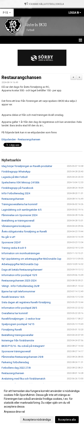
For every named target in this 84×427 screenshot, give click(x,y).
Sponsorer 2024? (11, 242)
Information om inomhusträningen (21, 253)
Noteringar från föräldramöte (18, 340)
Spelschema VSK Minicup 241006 (20, 182)
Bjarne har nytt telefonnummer (18, 291)
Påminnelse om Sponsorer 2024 (19, 215)
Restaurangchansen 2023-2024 (19, 280)
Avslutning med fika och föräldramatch (23, 378)
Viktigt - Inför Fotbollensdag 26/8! (20, 286)
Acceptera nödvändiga (37, 419)
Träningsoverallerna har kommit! (20, 204)
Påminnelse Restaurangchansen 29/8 (22, 356)
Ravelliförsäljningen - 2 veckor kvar (21, 318)
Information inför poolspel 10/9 (19, 275)
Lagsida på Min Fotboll (15, 177)
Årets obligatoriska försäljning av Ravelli (24, 231)
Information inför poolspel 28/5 (19, 307)
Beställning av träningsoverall (18, 220)
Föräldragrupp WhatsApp (16, 171)
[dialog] (42, 405)
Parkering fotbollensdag (15, 362)
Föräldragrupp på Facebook (17, 187)
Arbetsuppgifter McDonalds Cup (20, 264)
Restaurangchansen (21, 77)
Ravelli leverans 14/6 (13, 296)
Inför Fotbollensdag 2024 (16, 193)
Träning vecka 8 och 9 (14, 247)
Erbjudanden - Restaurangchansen (21, 139)
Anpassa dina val (14, 411)
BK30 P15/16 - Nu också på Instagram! (23, 345)
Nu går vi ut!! (8, 236)
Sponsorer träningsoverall (16, 351)
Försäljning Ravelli (12, 329)
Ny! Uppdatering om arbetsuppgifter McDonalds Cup (31, 258)
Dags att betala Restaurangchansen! (22, 269)
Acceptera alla (67, 419)
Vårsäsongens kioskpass (16, 226)
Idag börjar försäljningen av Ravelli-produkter (27, 166)
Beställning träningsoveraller (17, 335)
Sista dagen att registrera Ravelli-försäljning (26, 302)
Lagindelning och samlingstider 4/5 (21, 209)
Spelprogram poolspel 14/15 (18, 324)
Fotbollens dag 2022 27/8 (16, 367)
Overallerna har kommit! (15, 313)
